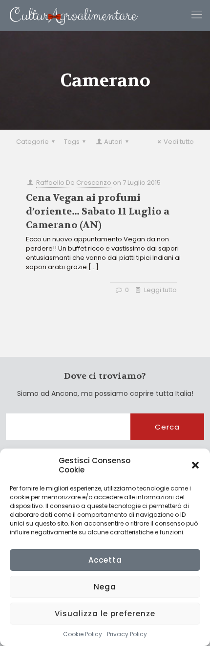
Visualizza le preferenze (105, 613)
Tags (72, 141)
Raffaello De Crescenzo (73, 182)
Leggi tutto (160, 289)
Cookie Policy (82, 634)
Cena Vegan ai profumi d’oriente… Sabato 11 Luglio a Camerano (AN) (97, 211)
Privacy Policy (127, 634)
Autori (113, 141)
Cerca (167, 427)
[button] (195, 465)
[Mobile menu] (197, 14)
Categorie (32, 141)
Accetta (105, 560)
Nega (105, 587)
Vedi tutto (179, 141)
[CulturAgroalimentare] (69, 15)
